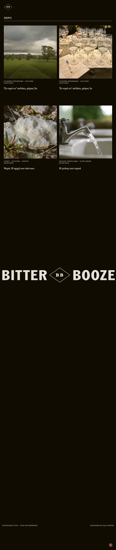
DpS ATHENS (108, 525)
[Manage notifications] (110, 545)
